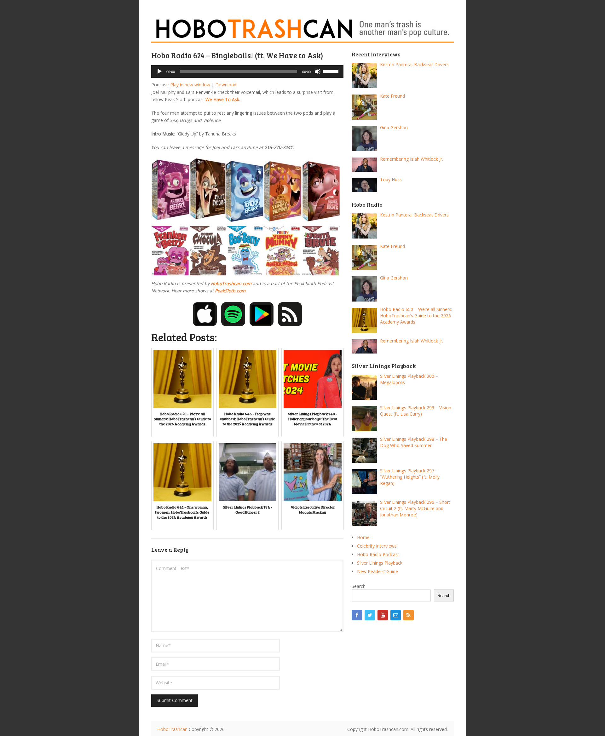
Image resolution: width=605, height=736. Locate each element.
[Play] (159, 71)
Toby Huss (391, 179)
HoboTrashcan (172, 729)
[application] (247, 71)
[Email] (395, 615)
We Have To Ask (222, 99)
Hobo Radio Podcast (378, 554)
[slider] (331, 71)
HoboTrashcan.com (231, 283)
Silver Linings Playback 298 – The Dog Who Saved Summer (413, 442)
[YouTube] (382, 615)
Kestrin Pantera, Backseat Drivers (414, 64)
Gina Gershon (394, 127)
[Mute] (317, 71)
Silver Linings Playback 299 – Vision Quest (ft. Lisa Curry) (415, 411)
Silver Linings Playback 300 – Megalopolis (409, 379)
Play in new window (190, 85)
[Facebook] (357, 615)
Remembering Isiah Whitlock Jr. (411, 159)
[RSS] (408, 615)
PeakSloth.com (230, 291)
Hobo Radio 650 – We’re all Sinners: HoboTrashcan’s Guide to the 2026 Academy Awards (416, 315)
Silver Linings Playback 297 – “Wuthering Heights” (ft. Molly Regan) (410, 477)
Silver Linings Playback (379, 563)
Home (363, 537)
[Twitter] (370, 615)
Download (225, 85)
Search (359, 586)
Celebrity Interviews (377, 546)
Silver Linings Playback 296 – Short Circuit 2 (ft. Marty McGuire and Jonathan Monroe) (415, 508)
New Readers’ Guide (377, 571)
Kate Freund (392, 96)
